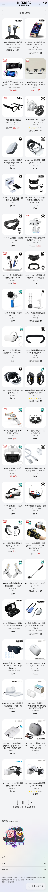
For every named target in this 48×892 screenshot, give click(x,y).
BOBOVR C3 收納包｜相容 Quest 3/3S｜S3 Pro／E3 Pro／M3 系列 (35, 745)
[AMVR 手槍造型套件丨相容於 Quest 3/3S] (12, 417)
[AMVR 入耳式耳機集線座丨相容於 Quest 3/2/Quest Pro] (12, 336)
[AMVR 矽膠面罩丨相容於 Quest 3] (12, 454)
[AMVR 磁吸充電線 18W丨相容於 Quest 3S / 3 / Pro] (35, 454)
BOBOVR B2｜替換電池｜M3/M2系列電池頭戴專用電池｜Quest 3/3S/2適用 (35, 705)
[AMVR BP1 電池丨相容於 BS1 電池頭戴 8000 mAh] (12, 146)
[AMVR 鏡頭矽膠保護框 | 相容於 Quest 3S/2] (35, 492)
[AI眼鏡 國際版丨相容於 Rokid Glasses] (12, 106)
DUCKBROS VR (19, 878)
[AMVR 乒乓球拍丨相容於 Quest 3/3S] (12, 299)
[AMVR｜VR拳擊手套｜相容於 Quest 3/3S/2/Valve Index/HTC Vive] (35, 529)
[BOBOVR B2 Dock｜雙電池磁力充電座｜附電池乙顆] (12, 689)
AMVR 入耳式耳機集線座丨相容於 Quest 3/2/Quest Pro (13, 352)
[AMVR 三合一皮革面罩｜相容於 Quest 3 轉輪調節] (35, 261)
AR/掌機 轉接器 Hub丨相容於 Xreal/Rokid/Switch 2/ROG (35, 625)
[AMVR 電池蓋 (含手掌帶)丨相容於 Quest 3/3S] (12, 529)
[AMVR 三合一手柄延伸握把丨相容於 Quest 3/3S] (12, 261)
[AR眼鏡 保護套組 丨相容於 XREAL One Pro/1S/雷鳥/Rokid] (12, 649)
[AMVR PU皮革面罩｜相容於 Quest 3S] (12, 224)
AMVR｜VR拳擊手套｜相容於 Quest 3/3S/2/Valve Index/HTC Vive (35, 545)
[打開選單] (3, 3)
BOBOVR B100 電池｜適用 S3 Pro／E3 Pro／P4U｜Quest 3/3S (35, 665)
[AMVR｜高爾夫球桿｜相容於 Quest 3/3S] (35, 569)
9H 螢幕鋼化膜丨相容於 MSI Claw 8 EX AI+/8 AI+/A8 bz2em (35, 45)
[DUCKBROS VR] (24, 3)
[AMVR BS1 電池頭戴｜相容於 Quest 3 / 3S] (35, 146)
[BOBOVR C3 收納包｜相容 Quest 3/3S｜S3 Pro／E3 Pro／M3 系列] (35, 729)
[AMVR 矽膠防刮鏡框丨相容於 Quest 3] (35, 417)
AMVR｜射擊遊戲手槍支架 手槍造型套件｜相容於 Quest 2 (12, 585)
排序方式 (26, 13)
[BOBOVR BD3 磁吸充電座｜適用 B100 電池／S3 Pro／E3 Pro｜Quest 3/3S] (12, 729)
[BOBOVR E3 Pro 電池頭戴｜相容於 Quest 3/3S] (12, 769)
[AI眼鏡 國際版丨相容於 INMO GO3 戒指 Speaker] (35, 68)
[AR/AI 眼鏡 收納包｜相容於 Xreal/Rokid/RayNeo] (12, 609)
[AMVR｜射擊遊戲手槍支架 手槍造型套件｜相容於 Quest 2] (12, 569)
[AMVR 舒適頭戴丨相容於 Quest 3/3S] (12, 492)
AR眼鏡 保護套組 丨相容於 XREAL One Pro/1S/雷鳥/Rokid (12, 665)
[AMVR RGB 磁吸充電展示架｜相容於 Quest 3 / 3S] (35, 224)
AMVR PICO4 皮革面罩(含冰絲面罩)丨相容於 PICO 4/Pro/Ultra (35, 200)
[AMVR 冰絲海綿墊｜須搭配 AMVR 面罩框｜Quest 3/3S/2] (35, 336)
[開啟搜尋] (39, 3)
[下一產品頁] (31, 802)
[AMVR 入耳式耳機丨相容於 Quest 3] (35, 299)
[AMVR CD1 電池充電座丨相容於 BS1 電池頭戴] (12, 184)
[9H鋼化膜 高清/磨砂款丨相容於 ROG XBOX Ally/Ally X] (12, 68)
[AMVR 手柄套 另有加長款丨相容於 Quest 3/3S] (35, 376)
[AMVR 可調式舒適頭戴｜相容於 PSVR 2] (12, 376)
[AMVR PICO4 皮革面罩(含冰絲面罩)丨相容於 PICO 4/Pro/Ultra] (35, 184)
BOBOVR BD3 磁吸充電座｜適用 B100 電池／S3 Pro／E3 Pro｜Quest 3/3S (12, 745)
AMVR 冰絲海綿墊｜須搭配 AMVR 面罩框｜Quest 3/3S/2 (35, 352)
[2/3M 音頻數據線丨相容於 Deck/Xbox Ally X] (12, 28)
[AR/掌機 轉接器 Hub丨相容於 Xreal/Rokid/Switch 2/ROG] (35, 609)
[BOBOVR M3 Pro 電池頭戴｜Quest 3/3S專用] (35, 769)
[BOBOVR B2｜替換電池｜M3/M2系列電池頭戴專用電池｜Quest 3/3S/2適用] (35, 689)
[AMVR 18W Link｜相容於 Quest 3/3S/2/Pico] (35, 106)
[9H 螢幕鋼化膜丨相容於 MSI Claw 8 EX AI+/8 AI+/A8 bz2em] (35, 28)
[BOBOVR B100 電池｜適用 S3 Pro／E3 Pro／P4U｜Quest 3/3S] (35, 649)
